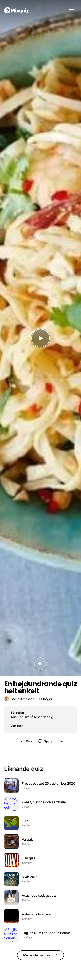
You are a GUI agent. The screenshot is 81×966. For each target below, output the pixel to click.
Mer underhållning (37, 955)
